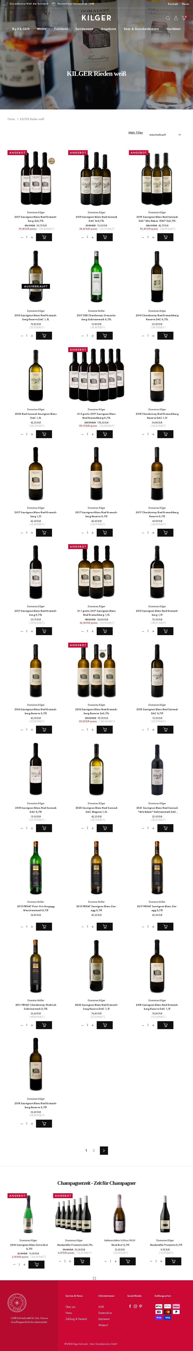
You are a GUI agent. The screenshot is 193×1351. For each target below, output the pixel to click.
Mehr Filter (136, 133)
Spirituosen (84, 29)
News (185, 4)
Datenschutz (105, 1313)
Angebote (108, 29)
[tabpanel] (26, 1231)
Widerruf (103, 1325)
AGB (101, 1307)
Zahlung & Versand (76, 1319)
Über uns (70, 1307)
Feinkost (61, 29)
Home (11, 119)
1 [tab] (94, 1278)
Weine (42, 29)
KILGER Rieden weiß (32, 119)
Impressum (104, 1319)
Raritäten (174, 29)
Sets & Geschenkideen (141, 29)
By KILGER (21, 29)
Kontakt (173, 4)
